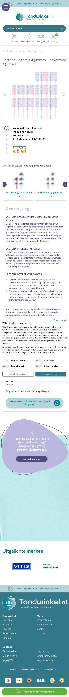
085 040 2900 (44, 651)
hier (52, 352)
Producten (7, 624)
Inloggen (41, 633)
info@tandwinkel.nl (47, 656)
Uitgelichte (22, 551)
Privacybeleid (60, 320)
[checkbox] (5, 360)
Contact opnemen (31, 459)
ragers (47, 391)
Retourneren (9, 633)
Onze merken (44, 620)
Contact (41, 629)
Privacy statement (51, 669)
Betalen (6, 638)
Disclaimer (13, 669)
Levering (6, 629)
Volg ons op (43, 660)
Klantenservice (44, 624)
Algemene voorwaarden (31, 669)
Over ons (7, 620)
